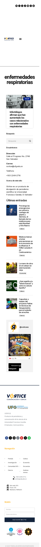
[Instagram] (22, 6)
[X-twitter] (19, 6)
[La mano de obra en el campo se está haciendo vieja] (11, 267)
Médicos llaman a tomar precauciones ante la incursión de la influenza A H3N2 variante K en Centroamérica (26, 244)
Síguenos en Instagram (15, 367)
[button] (20, 39)
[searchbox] (17, 141)
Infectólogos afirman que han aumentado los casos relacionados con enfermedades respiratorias (19, 119)
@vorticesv (24, 327)
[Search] (30, 141)
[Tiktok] (25, 6)
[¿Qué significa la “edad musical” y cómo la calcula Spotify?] (11, 285)
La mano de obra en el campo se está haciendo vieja (26, 266)
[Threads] (31, 6)
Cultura (22, 229)
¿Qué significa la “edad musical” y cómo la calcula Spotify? (26, 284)
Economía (23, 273)
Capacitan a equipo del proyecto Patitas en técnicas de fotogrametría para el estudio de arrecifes (25, 305)
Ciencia (22, 255)
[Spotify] (33, 6)
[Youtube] (28, 6)
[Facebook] (16, 6)
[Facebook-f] (6, 438)
